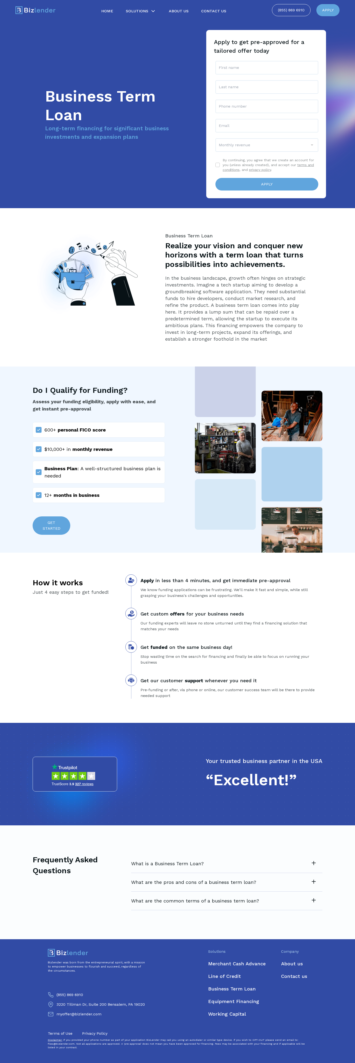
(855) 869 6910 (291, 10)
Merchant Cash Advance (237, 964)
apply (328, 10)
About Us (179, 11)
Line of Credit (224, 976)
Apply (267, 184)
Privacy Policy (94, 1033)
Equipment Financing (233, 1001)
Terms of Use (60, 1033)
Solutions (137, 11)
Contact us (294, 976)
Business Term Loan (232, 989)
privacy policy (260, 170)
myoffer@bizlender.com (79, 1014)
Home (107, 11)
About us (292, 964)
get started (51, 525)
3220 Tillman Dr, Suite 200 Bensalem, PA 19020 (101, 1004)
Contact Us (213, 11)
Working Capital (227, 1014)
